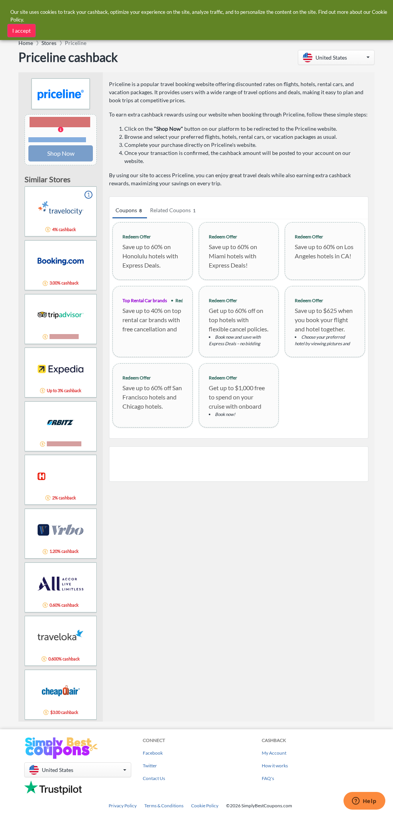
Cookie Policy (204, 805)
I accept (21, 30)
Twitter (150, 765)
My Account (274, 753)
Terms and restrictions (57, 139)
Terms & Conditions (163, 805)
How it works (275, 765)
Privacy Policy (123, 805)
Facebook (153, 753)
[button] (336, 57)
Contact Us (154, 778)
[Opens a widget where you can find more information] (364, 801)
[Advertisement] (238, 464)
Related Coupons (172, 210)
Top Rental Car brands (144, 300)
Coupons (129, 210)
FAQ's (268, 778)
